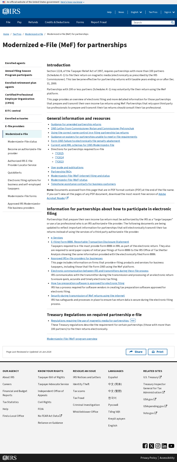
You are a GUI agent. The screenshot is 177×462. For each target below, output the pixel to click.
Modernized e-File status (22, 141)
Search (172, 22)
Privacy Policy (149, 458)
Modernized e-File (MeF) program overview (72, 339)
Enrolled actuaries (16, 118)
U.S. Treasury (150, 377)
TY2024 (59, 157)
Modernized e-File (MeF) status (69, 180)
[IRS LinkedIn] (164, 445)
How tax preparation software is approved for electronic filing (87, 283)
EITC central (13, 110)
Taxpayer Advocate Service (53, 384)
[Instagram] (157, 445)
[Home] (11, 10)
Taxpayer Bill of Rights (51, 377)
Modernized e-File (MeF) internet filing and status (80, 176)
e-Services (57, 237)
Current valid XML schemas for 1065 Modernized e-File (82, 145)
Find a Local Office (13, 416)
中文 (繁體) (115, 391)
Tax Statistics (11, 402)
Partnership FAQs (61, 171)
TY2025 (59, 153)
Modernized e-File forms (22, 196)
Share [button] (138, 352)
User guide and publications (67, 167)
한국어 (112, 398)
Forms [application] (80, 22)
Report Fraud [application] (98, 22)
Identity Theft (81, 384)
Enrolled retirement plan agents (20, 85)
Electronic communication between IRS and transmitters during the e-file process (99, 271)
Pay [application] (19, 22)
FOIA (41, 409)
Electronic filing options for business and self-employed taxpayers (24, 184)
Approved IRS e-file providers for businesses (77, 258)
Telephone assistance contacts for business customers (83, 184)
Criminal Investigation (86, 405)
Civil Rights (44, 402)
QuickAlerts (15, 172)
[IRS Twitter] (151, 445)
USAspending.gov (153, 406)
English (135, 12)
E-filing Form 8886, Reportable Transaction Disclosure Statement (90, 242)
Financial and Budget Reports (15, 393)
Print (160, 352)
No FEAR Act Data (48, 416)
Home (6, 34)
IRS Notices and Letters (87, 377)
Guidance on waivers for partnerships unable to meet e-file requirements (94, 137)
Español (113, 377)
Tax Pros (153, 12)
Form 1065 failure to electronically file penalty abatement (85, 141)
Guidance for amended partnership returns (76, 124)
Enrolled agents (15, 63)
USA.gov (148, 399)
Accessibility (167, 458)
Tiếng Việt (114, 412)
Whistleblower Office (85, 412)
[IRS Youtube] (171, 445)
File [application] (8, 22)
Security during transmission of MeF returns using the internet (88, 295)
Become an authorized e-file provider (24, 151)
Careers (7, 384)
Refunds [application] (33, 22)
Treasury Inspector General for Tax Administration (154, 388)
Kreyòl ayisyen (116, 418)
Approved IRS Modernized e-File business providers (24, 206)
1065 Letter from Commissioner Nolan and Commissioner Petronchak (92, 128)
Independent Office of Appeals (51, 393)
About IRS (8, 377)
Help (109, 12)
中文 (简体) (115, 384)
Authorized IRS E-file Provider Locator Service (22, 163)
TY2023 (59, 161)
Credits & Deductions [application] (57, 22)
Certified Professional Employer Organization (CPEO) (19, 99)
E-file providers (14, 126)
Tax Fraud (78, 398)
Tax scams (79, 391)
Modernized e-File (34, 34)
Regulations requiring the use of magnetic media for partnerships (93, 320)
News (121, 12)
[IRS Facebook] (145, 445)
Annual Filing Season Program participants (18, 73)
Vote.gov (148, 413)
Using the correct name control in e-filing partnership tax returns (90, 132)
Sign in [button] (168, 12)
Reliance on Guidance (50, 423)
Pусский (113, 405)
